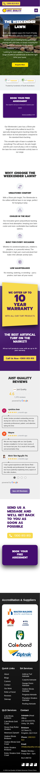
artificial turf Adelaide (17, 55)
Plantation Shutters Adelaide (29, 699)
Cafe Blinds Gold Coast (11, 722)
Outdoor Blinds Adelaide (28, 690)
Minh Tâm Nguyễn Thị (18, 456)
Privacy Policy (32, 770)
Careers (7, 681)
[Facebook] (23, 764)
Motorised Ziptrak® (11, 733)
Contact (7, 685)
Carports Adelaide (29, 680)
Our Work (8, 688)
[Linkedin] (35, 764)
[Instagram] (27, 764)
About (6, 674)
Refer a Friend (10, 692)
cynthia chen (14, 409)
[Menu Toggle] (36, 10)
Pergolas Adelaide (29, 695)
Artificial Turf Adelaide (27, 675)
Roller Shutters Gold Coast (12, 754)
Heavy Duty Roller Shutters (11, 728)
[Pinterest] (31, 764)
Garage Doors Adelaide (27, 684)
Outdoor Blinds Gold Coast (12, 743)
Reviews (7, 696)
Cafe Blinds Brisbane (8, 717)
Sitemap (7, 699)
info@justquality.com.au (30, 747)
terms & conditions (27, 114)
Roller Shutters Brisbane (10, 749)
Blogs (6, 678)
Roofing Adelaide (29, 704)
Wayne (11, 433)
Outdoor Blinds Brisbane (10, 737)
